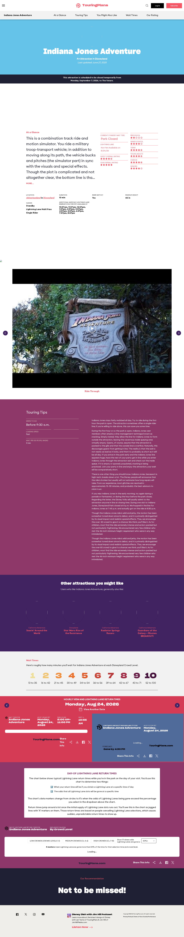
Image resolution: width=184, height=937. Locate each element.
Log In (157, 6)
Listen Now (80, 927)
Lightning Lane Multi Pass (39, 209)
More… (30, 183)
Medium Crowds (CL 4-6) (76, 841)
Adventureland (33, 197)
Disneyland (101, 58)
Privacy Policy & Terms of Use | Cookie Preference (139, 916)
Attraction (86, 58)
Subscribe (174, 6)
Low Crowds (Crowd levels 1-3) (45, 841)
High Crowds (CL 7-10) (104, 841)
